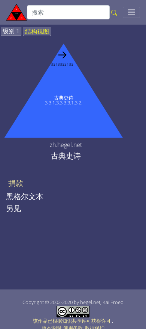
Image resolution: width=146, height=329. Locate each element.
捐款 (15, 183)
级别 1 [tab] (11, 31)
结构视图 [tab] (37, 31)
